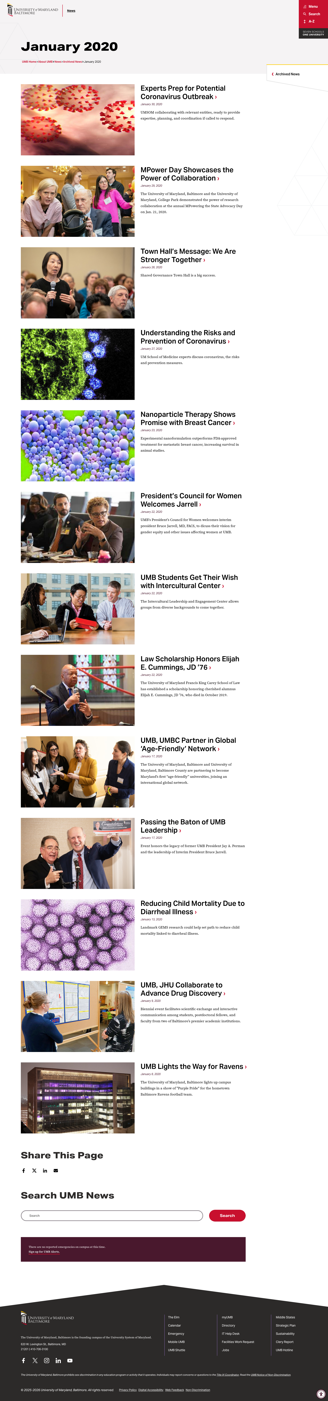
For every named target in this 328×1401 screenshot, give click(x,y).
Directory (228, 1325)
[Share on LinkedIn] (45, 1172)
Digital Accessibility (150, 1390)
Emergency (176, 1334)
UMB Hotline (284, 1350)
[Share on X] (34, 1172)
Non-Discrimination (198, 1390)
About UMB (45, 62)
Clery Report (284, 1342)
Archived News (72, 62)
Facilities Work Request (238, 1342)
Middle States (285, 1317)
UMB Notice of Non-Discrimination (271, 1374)
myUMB (227, 1317)
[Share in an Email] (56, 1171)
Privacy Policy (128, 1390)
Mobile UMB (176, 1342)
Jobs (225, 1350)
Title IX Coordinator (228, 1374)
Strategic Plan (286, 1325)
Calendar (174, 1325)
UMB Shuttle (176, 1350)
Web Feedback (174, 1390)
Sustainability (285, 1334)
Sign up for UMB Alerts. (44, 1251)
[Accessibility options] (321, 1394)
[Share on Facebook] (23, 1172)
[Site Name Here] (32, 9)
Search (227, 1215)
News (71, 11)
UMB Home (29, 62)
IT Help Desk (231, 1334)
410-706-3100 (39, 1349)
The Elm (173, 1317)
